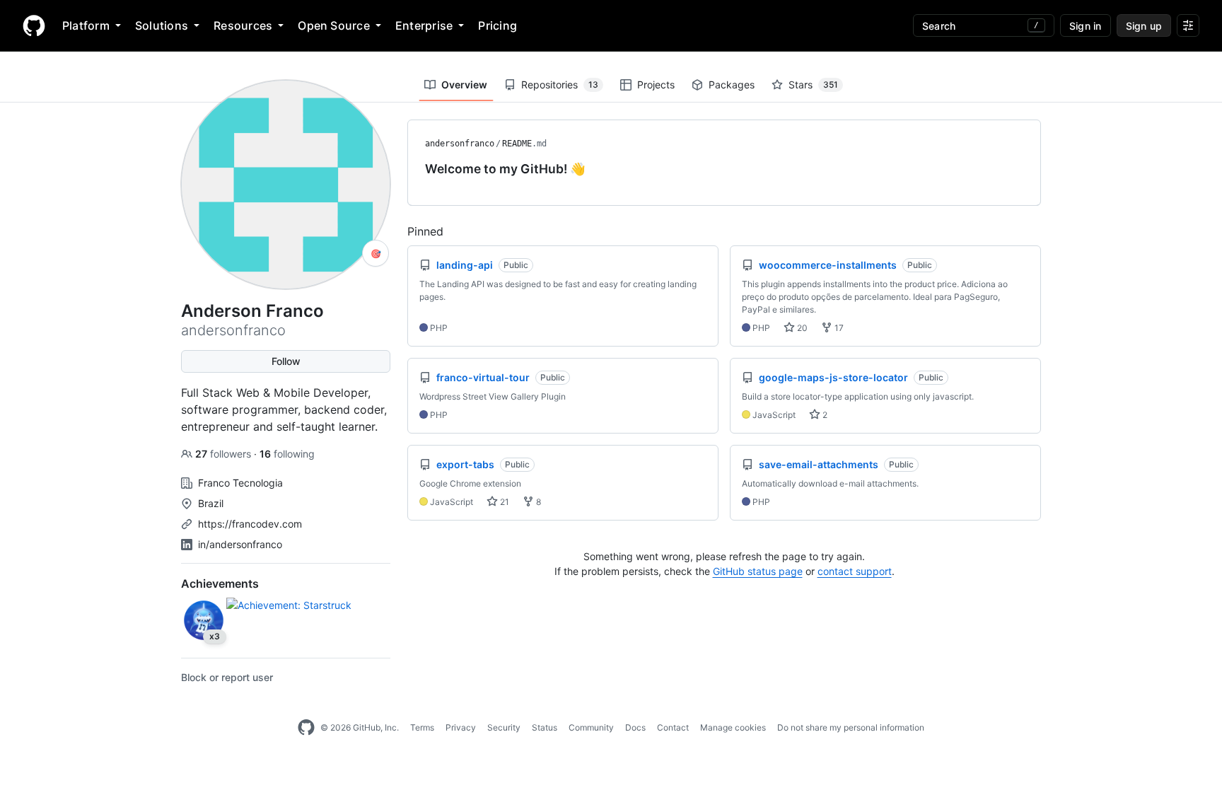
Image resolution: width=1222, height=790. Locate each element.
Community (591, 727)
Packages (732, 85)
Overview (464, 85)
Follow (286, 361)
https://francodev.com (250, 524)
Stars (813, 85)
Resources (243, 25)
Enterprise (424, 25)
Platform (86, 25)
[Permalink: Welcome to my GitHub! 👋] (415, 169)
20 (801, 328)
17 (838, 328)
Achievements (220, 583)
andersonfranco (459, 144)
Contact (673, 727)
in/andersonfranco (240, 544)
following (287, 454)
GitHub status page (758, 571)
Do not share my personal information (850, 727)
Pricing (497, 25)
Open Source (334, 25)
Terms (422, 727)
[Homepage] (34, 25)
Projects (656, 85)
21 (503, 501)
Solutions (161, 25)
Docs (635, 727)
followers (224, 454)
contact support (854, 571)
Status (544, 727)
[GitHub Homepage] (306, 728)
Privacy (461, 727)
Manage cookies (733, 727)
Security (503, 727)
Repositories (559, 85)
